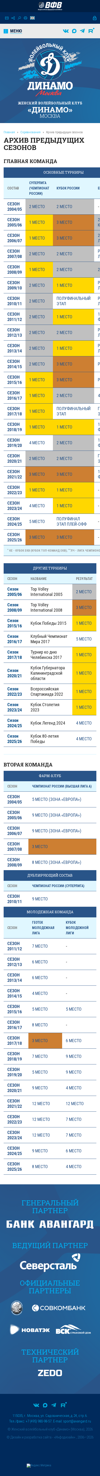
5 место (37, 521)
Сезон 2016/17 (14, 395)
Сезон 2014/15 (14, 364)
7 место (40, 946)
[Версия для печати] (25, 17)
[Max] (74, 31)
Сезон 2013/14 (14, 348)
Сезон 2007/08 (14, 254)
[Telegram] (82, 31)
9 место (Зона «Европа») (56, 815)
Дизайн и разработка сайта (30, 1437)
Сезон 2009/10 (14, 285)
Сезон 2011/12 (14, 317)
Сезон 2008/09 (14, 269)
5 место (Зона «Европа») (56, 799)
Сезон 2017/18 (14, 411)
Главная (9, 132)
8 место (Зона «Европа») (56, 862)
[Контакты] (6, 18)
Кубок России (68, 188)
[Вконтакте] (66, 31)
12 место (41, 1103)
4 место (37, 442)
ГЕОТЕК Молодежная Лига (43, 928)
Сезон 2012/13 (14, 332)
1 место (37, 222)
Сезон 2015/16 (14, 380)
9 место (40, 898)
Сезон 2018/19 (14, 427)
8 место (40, 1024)
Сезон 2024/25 (14, 521)
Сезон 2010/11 (14, 301)
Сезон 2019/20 (14, 442)
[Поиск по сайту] (19, 18)
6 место (40, 961)
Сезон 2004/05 (14, 206)
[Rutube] (91, 31)
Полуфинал (68, 518)
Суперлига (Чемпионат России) (39, 188)
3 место (64, 222)
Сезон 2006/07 (14, 238)
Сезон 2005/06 (14, 222)
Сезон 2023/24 (14, 505)
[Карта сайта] (13, 18)
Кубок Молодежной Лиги (77, 928)
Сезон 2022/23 (14, 490)
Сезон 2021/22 (14, 474)
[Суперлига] (50, 6)
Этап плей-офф (72, 524)
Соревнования (30, 132)
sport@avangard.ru (77, 1421)
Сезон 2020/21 (14, 458)
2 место (37, 206)
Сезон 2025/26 (14, 537)
